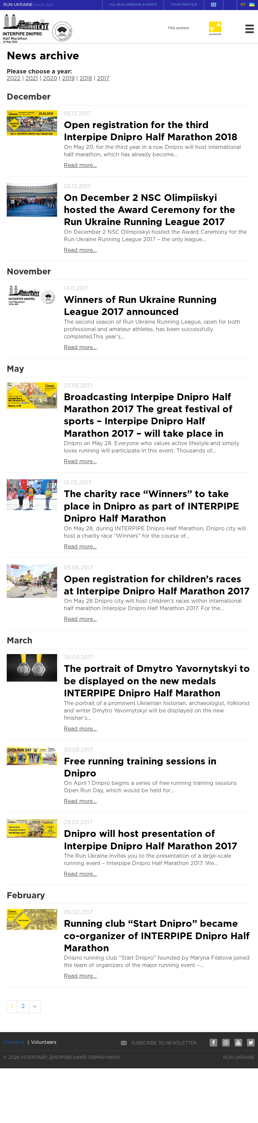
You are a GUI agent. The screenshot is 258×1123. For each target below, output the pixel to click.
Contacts (14, 1042)
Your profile (184, 4)
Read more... (80, 165)
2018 (86, 78)
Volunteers (43, 1042)
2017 (103, 78)
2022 (13, 78)
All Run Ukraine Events (133, 4)
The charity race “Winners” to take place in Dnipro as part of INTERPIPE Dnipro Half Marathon (151, 506)
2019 (68, 78)
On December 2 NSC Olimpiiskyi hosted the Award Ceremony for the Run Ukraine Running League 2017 (149, 210)
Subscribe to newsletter (164, 1043)
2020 (50, 78)
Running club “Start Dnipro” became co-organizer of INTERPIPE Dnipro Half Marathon (157, 936)
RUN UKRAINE (28, 5)
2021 (32, 78)
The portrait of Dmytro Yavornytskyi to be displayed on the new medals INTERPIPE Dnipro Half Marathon (157, 681)
